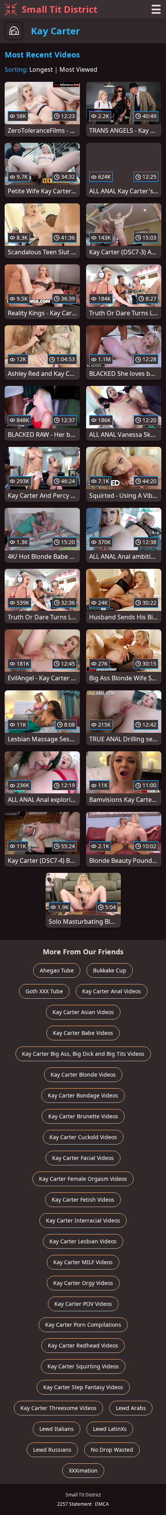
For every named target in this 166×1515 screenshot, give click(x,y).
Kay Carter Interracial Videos (83, 1220)
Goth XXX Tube (44, 991)
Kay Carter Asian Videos (83, 1012)
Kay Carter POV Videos (83, 1303)
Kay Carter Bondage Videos (83, 1095)
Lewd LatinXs (110, 1428)
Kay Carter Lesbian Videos (83, 1241)
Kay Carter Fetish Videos (83, 1199)
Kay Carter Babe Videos (83, 1032)
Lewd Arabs (131, 1408)
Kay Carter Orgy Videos (83, 1283)
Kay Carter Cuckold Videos (83, 1137)
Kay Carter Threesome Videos (58, 1408)
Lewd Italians (56, 1428)
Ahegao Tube (57, 970)
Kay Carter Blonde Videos (83, 1074)
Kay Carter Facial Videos (83, 1158)
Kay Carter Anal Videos (111, 991)
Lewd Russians (52, 1449)
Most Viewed (78, 69)
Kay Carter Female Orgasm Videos (83, 1178)
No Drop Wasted (112, 1449)
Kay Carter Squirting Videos (83, 1366)
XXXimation (83, 1470)
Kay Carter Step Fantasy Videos (83, 1387)
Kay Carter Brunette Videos (83, 1116)
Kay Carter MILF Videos (83, 1262)
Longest (41, 69)
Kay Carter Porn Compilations (83, 1324)
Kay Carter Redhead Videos (83, 1345)
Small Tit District (59, 9)
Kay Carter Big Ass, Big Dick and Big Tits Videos (83, 1053)
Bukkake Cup (109, 970)
